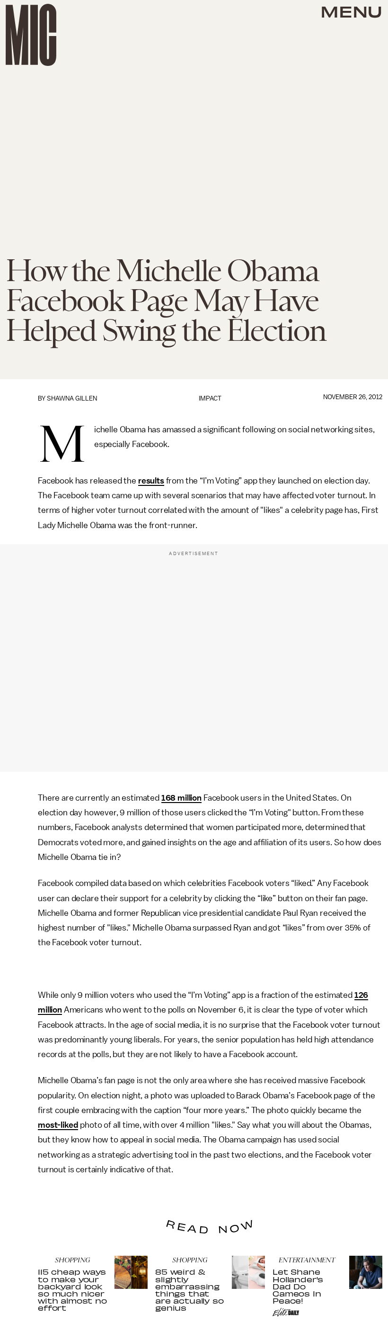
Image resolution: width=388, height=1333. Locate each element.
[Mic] (31, 35)
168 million (181, 798)
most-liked (58, 1125)
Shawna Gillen (72, 398)
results (151, 480)
